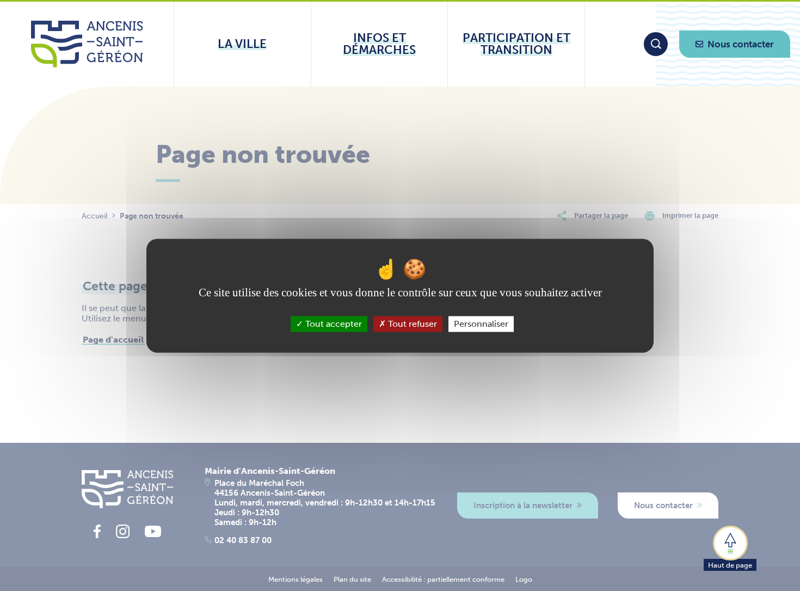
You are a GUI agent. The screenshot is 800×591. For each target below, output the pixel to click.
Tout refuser (411, 324)
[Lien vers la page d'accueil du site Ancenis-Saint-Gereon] (87, 44)
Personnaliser (481, 324)
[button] (730, 547)
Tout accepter (332, 324)
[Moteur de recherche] (656, 44)
